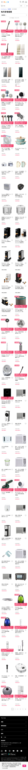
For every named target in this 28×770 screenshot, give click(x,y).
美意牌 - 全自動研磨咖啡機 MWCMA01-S (6, 539)
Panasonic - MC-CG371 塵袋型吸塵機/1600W (5, 631)
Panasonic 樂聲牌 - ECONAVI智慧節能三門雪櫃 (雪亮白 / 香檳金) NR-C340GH (19, 58)
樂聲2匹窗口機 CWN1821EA (18, 539)
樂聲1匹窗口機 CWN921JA (18, 424)
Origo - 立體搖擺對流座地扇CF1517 (6, 332)
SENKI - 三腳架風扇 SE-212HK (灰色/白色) (19, 126)
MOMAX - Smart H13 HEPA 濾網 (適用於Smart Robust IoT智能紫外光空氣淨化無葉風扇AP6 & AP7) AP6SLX (19, 310)
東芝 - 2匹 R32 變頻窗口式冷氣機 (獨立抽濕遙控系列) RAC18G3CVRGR (19, 563)
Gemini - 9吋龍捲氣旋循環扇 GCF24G (6, 378)
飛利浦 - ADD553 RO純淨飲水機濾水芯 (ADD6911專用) (6, 654)
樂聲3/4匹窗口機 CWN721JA (18, 401)
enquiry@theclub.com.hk (6, 744)
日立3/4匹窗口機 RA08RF (5, 447)
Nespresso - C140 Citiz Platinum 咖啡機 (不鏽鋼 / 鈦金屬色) (6, 264)
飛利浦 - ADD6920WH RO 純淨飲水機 (19, 699)
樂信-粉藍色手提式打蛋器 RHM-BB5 (6, 562)
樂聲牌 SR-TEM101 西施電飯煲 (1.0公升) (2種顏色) (19, 219)
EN (5, 737)
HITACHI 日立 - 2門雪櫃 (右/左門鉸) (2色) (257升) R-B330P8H (6, 81)
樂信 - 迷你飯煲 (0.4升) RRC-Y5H (6, 470)
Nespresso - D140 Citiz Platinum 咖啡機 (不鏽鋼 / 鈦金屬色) (19, 264)
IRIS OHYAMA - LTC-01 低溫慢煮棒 (6, 676)
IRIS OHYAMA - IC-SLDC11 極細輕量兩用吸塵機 (19, 379)
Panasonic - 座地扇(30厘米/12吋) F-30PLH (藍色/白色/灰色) (19, 35)
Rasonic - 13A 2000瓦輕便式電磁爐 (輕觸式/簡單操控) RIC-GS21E (6, 402)
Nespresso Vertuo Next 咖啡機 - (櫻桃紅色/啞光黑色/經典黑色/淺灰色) (19, 287)
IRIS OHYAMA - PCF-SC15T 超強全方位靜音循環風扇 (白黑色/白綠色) (19, 104)
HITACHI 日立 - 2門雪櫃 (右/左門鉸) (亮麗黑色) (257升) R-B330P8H (19, 81)
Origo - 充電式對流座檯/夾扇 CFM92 (19, 332)
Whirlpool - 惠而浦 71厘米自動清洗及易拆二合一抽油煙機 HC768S (6, 608)
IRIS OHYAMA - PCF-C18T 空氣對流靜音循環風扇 (19, 494)
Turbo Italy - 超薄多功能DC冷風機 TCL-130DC (6, 425)
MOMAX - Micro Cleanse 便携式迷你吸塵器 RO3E (19, 356)
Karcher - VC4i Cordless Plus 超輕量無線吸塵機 (6, 35)
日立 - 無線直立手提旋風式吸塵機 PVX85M (6, 57)
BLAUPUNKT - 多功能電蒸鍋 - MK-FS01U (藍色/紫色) (6, 173)
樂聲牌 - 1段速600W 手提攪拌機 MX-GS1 (19, 653)
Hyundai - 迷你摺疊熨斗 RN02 (6, 493)
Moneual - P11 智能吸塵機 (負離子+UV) (6, 699)
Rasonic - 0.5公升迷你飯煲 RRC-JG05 (6, 516)
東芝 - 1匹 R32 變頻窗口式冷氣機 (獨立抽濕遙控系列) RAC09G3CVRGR (19, 471)
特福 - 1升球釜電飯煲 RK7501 (19, 676)
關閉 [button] (24, 765)
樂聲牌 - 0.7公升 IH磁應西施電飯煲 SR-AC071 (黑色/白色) (19, 196)
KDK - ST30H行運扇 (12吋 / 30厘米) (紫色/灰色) (6, 150)
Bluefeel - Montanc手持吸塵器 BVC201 (6, 355)
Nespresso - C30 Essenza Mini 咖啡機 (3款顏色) (6, 241)
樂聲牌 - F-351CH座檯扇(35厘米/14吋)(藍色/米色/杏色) (6, 104)
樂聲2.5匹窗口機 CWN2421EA (5, 585)
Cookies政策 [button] (5, 768)
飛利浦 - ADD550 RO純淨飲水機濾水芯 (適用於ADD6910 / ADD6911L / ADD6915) (19, 631)
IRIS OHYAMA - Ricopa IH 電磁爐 (19, 149)
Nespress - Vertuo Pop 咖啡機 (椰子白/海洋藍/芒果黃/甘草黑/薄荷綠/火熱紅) (6, 310)
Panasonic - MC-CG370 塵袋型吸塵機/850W (19, 608)
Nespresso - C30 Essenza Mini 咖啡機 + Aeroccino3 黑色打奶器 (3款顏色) (19, 241)
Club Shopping (4, 9)
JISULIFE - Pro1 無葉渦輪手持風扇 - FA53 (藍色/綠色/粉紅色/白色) (6, 127)
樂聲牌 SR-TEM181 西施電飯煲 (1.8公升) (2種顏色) (6, 219)
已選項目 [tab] (3, 15)
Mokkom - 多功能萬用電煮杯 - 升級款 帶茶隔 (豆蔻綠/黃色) (19, 173)
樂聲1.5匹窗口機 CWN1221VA (18, 516)
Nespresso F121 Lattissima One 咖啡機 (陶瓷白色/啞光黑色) (6, 287)
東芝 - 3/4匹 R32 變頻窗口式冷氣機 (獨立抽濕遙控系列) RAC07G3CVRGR (19, 448)
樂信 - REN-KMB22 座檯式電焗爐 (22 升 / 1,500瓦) (19, 585)
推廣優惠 (9, 9)
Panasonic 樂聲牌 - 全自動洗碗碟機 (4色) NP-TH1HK (6, 196)
